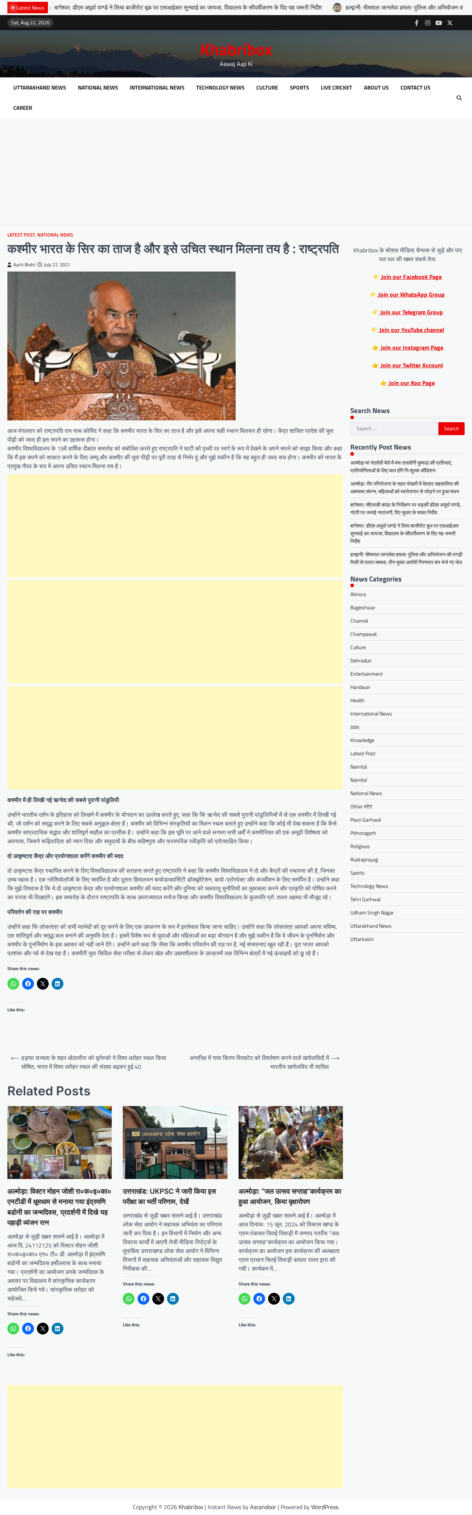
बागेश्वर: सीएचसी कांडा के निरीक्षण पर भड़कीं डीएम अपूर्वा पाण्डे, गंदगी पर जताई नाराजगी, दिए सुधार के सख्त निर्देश (405, 508)
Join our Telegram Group (411, 312)
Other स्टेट (361, 807)
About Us (376, 88)
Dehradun (361, 661)
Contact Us (415, 88)
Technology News (220, 88)
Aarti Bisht (24, 264)
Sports (299, 88)
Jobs (355, 727)
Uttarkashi (362, 939)
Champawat (363, 634)
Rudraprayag (364, 860)
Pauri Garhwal (365, 820)
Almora (358, 594)
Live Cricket (336, 88)
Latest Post (21, 235)
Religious (360, 846)
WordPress (324, 1506)
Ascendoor (263, 1506)
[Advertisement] (236, 173)
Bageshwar (362, 608)
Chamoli (359, 621)
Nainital (358, 767)
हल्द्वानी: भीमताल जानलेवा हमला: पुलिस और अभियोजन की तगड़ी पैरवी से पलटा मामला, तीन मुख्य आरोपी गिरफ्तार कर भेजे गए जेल (406, 558)
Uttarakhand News (39, 88)
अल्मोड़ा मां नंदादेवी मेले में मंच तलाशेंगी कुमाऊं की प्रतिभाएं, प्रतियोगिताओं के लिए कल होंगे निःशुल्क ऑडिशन (401, 466)
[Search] (459, 98)
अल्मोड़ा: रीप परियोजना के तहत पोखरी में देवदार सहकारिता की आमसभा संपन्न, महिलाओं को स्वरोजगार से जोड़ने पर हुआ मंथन (404, 487)
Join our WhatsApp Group (411, 294)
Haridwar (360, 687)
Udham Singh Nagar (372, 913)
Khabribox (236, 49)
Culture (267, 88)
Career (22, 108)
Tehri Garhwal (365, 899)
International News (157, 88)
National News (98, 88)
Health (357, 700)
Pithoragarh (363, 833)
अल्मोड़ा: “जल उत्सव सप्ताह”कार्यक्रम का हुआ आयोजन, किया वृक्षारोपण (290, 1196)
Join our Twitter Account (411, 365)
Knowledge (362, 740)
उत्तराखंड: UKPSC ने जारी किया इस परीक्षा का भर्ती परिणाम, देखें (169, 1196)
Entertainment (366, 674)
